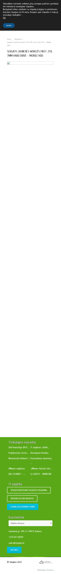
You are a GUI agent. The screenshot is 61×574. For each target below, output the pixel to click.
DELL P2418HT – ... (17, 474)
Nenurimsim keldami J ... (19, 458)
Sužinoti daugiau (30, 222)
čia (4, 17)
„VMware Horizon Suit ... (41, 468)
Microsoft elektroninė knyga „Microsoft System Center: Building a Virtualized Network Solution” (31, 276)
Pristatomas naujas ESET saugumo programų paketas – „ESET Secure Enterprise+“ (32, 345)
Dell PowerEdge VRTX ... (19, 447)
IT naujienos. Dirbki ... (40, 447)
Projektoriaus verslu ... (19, 453)
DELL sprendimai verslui (36, 246)
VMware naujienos (17, 468)
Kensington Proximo (39, 453)
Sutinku (9, 25)
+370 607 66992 (16, 537)
